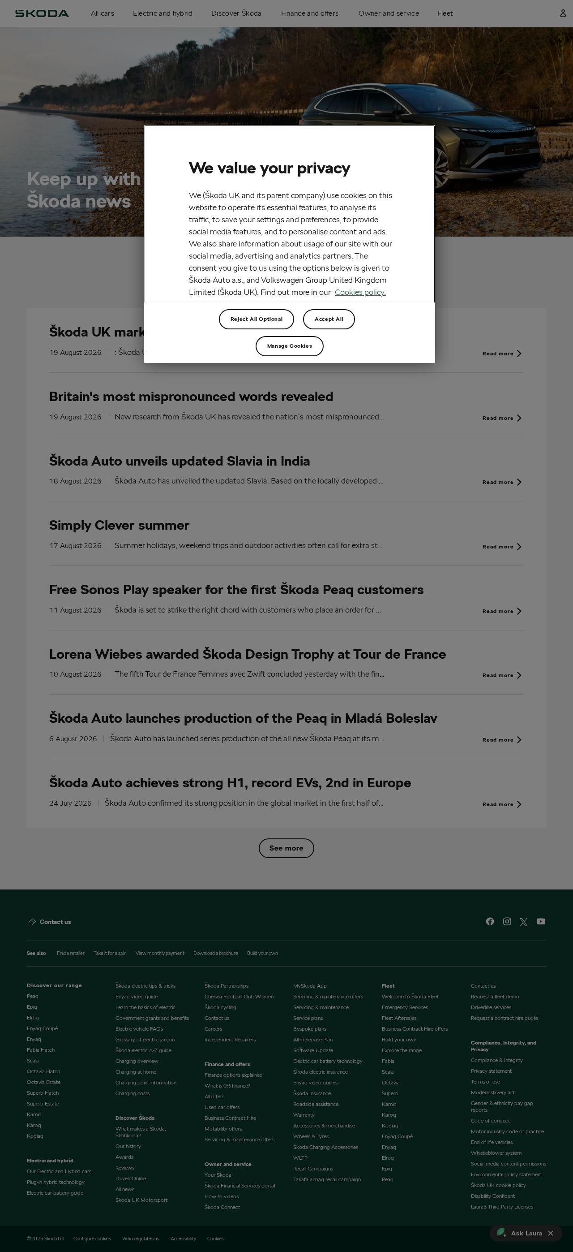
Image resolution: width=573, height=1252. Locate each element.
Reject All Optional (256, 318)
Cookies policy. (360, 292)
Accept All (329, 318)
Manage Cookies (289, 345)
